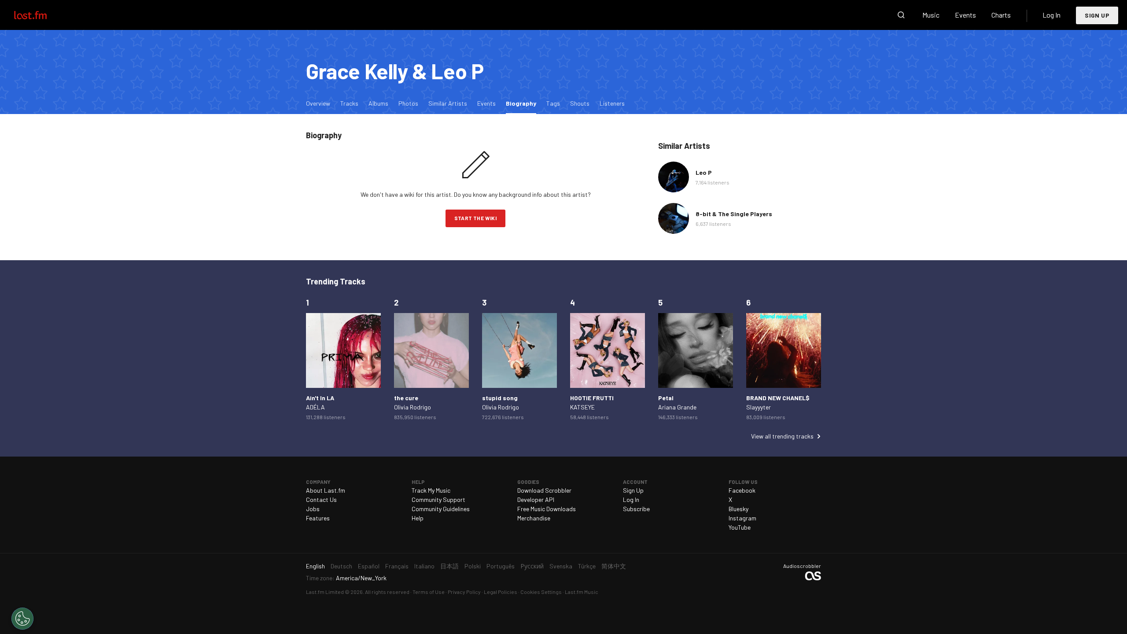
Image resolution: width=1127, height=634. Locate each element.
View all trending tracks (782, 436)
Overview (318, 103)
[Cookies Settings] (22, 619)
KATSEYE (582, 407)
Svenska (560, 566)
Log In (1051, 15)
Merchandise (533, 518)
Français (397, 566)
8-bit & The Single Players (734, 213)
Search (901, 15)
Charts (1001, 15)
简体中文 (613, 566)
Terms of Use (428, 592)
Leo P (704, 172)
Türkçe (587, 566)
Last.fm (40, 15)
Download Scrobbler (544, 490)
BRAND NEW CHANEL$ (778, 398)
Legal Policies (500, 592)
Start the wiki (475, 218)
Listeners (612, 103)
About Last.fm (325, 490)
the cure (406, 398)
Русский (532, 566)
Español (368, 566)
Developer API (535, 499)
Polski (472, 566)
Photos (408, 103)
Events (965, 15)
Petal (666, 398)
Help (418, 518)
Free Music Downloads (546, 508)
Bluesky (738, 508)
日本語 (449, 566)
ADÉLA (315, 407)
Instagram (742, 518)
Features (318, 518)
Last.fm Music (581, 592)
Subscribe (636, 508)
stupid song (500, 398)
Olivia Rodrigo (412, 407)
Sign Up (1097, 15)
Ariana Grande (677, 407)
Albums (378, 103)
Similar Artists (447, 103)
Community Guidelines (441, 508)
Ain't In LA (320, 398)
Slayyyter (758, 407)
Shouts (579, 103)
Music (930, 15)
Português (500, 566)
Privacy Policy (464, 592)
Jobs (313, 508)
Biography (523, 103)
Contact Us (321, 499)
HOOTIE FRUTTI (592, 398)
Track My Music (431, 490)
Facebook (742, 490)
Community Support (438, 499)
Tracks (349, 103)
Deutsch (341, 566)
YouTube (740, 527)
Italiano (424, 566)
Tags (553, 103)
